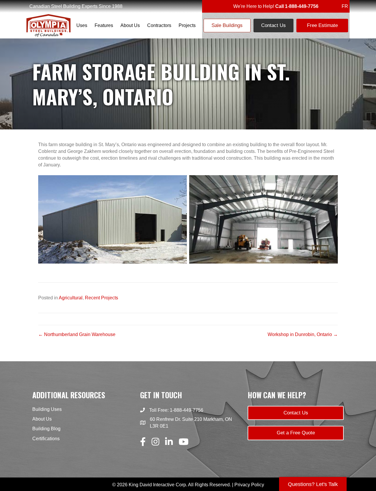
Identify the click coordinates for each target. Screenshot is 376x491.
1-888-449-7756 (186, 410)
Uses (81, 25)
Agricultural (71, 297)
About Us (130, 25)
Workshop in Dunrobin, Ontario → (303, 334)
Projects (187, 25)
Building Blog (46, 428)
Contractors (159, 25)
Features (104, 25)
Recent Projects (101, 297)
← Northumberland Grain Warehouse (76, 334)
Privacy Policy (249, 484)
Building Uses (47, 409)
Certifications (46, 438)
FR (345, 6)
